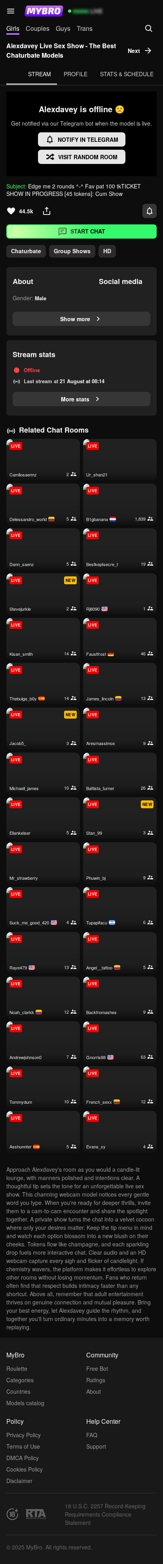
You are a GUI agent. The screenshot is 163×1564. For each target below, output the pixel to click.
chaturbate (26, 251)
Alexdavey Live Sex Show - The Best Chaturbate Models (61, 50)
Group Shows (72, 251)
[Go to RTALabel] (36, 1514)
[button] (10, 11)
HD (107, 251)
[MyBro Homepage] (44, 11)
